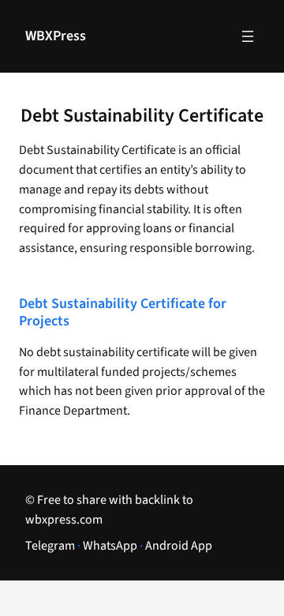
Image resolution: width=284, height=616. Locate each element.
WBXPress (55, 36)
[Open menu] (248, 36)
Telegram (50, 545)
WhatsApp (110, 545)
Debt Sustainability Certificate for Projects (122, 313)
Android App (178, 545)
